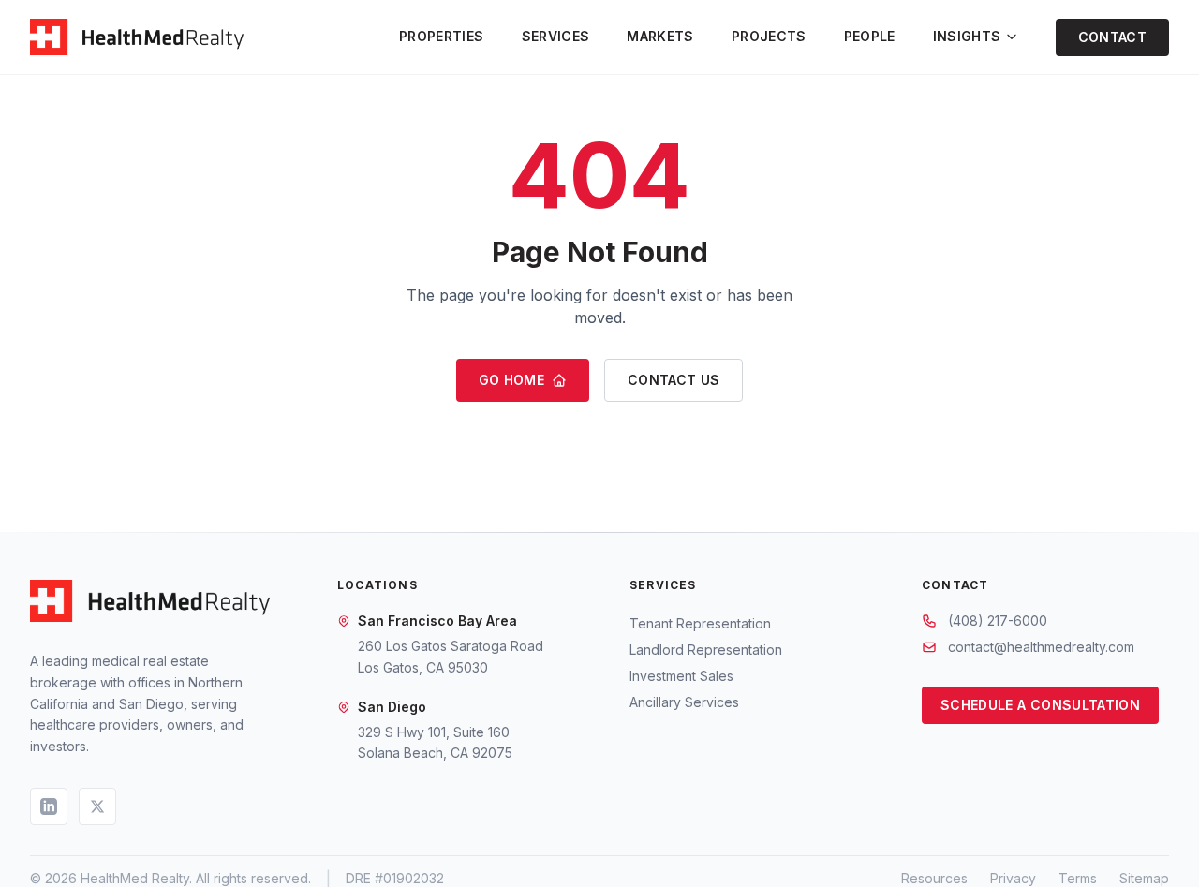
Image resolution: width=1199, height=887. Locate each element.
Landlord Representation (705, 650)
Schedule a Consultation (1040, 705)
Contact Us (674, 380)
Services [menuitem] (556, 36)
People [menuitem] (870, 36)
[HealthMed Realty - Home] (137, 37)
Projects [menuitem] (769, 36)
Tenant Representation (700, 623)
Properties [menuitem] (441, 36)
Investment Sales (681, 676)
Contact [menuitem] (1112, 37)
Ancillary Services (684, 702)
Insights (967, 36)
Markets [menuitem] (660, 36)
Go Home (511, 380)
